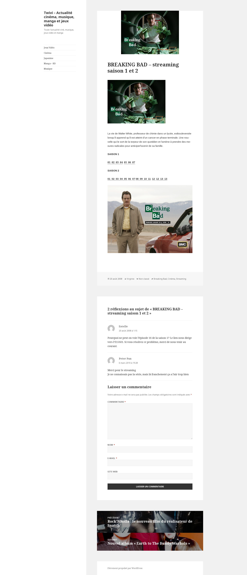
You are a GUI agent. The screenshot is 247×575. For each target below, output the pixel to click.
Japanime (48, 58)
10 (145, 179)
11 (149, 179)
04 (121, 162)
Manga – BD (50, 63)
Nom (111, 444)
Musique (48, 68)
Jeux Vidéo (49, 47)
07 (133, 162)
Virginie (130, 278)
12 (153, 179)
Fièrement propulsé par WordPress (125, 568)
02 (112, 162)
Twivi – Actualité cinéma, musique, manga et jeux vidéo (59, 18)
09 (141, 179)
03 (116, 162)
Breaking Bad (160, 278)
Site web (112, 471)
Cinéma (47, 52)
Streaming (181, 278)
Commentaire (117, 401)
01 (109, 162)
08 (137, 179)
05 (125, 162)
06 (129, 162)
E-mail (112, 458)
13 (161, 179)
